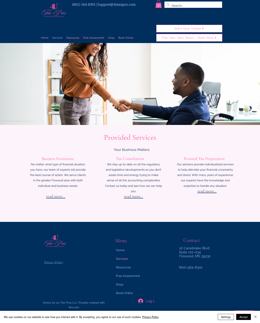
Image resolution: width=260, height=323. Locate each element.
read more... (55, 196)
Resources (123, 267)
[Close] (255, 317)
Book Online (124, 293)
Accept (243, 317)
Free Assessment (128, 276)
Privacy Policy (53, 262)
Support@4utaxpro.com (116, 4)
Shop (119, 284)
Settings (226, 317)
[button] (158, 4)
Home (120, 250)
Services (122, 259)
